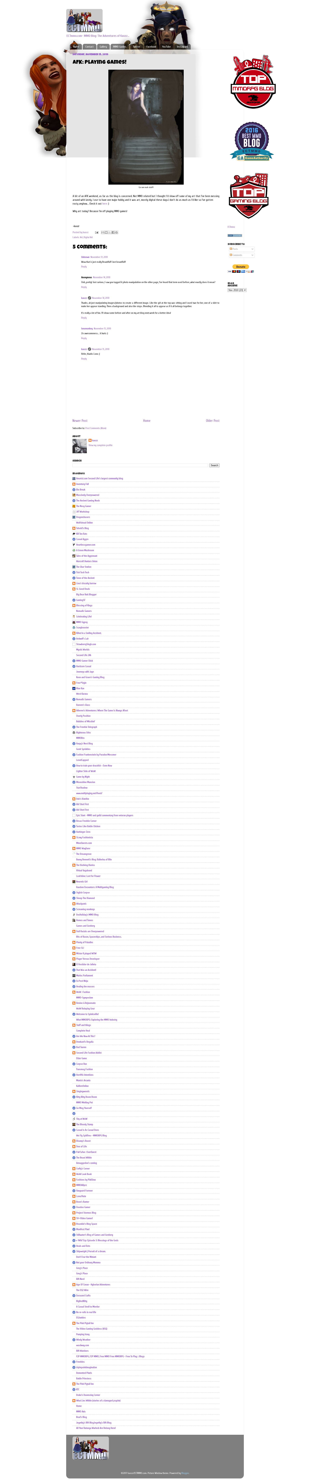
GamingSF (80, 600)
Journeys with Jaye (85, 671)
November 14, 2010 (101, 277)
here (104, 203)
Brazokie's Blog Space (86, 1224)
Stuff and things (83, 1025)
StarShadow (81, 787)
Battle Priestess (83, 1378)
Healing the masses (85, 986)
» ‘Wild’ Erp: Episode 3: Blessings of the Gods (97, 1240)
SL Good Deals (83, 589)
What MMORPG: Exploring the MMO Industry (96, 1019)
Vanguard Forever (84, 1190)
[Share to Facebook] (113, 232)
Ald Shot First (82, 804)
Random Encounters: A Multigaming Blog (95, 887)
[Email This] (103, 232)
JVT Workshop (82, 511)
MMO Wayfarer (83, 848)
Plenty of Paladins (84, 942)
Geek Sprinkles (83, 749)
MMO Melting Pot (84, 1102)
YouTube (166, 46)
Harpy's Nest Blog (84, 743)
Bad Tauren (81, 1047)
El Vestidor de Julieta (86, 964)
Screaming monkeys (85, 909)
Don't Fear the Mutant (86, 1257)
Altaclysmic (81, 903)
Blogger (185, 1473)
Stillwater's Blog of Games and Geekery (94, 1234)
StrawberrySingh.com (86, 644)
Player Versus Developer (88, 958)
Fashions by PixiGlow (86, 1179)
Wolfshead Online (84, 522)
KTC (77, 1389)
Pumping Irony (83, 1334)
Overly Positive (83, 716)
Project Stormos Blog (86, 1212)
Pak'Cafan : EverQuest (86, 1152)
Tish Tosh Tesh (82, 572)
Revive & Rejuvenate (86, 1003)
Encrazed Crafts (83, 1295)
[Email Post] (96, 232)
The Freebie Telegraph (86, 727)
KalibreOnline (82, 1086)
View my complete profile (100, 445)
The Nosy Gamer (83, 506)
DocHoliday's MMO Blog (87, 914)
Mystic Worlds (83, 649)
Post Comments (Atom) (95, 428)
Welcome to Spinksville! (87, 1014)
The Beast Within (84, 1157)
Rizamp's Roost (83, 1141)
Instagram (182, 46)
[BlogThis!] (106, 232)
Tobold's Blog (82, 528)
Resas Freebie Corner (86, 821)
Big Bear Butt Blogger (86, 594)
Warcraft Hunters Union (86, 561)
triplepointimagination (86, 1367)
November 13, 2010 (99, 257)
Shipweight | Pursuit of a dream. (91, 1251)
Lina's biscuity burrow (86, 583)
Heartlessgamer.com (85, 544)
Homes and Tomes (84, 920)
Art (81, 237)
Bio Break (80, 489)
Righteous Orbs (83, 732)
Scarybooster (82, 627)
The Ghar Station (83, 566)
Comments (237, 255)
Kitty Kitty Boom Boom (86, 1097)
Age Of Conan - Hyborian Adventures (93, 1284)
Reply (84, 266)
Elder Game (81, 1058)
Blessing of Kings (84, 605)
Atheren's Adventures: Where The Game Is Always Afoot (102, 710)
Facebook (151, 46)
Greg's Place (82, 1268)
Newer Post (80, 421)
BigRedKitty (81, 1301)
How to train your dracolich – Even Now (94, 765)
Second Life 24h (83, 655)
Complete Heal (83, 1030)
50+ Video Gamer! (84, 1218)
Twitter (136, 46)
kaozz (84, 298)
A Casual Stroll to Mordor (88, 1306)
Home (76, 46)
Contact (89, 46)
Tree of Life (81, 1146)
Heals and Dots (83, 1246)
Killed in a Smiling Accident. (89, 633)
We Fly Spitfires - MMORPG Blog (91, 1135)
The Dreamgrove (83, 854)
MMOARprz (81, 1185)
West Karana (82, 693)
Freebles (80, 1361)
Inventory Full (82, 484)
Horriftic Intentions (84, 1074)
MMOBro (80, 738)
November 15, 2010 (102, 328)
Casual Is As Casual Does (87, 1130)
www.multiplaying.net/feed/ (89, 793)
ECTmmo (231, 227)
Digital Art (88, 237)
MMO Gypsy (82, 622)
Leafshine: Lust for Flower (88, 876)
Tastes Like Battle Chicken (88, 826)
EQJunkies (81, 1317)
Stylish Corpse (83, 892)
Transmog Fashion (84, 1069)
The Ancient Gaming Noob (88, 500)
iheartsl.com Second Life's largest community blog (99, 478)
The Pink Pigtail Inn (85, 1323)
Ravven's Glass (83, 705)
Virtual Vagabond (84, 870)
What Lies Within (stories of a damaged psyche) (98, 1400)
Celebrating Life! (84, 616)
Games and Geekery (85, 925)
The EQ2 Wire (82, 1290)
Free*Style (81, 682)
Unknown (85, 257)
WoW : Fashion (83, 992)
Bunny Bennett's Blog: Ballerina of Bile (94, 859)
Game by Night (83, 776)
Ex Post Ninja (82, 981)
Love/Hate (81, 1196)
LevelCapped (82, 760)
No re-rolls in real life (86, 1312)
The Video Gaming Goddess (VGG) (91, 1328)
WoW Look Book (84, 1174)
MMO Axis (81, 1411)
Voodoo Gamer (83, 1207)
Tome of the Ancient (85, 578)
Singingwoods (83, 1091)
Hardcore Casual (83, 666)
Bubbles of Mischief (85, 721)
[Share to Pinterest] (116, 232)
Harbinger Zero (83, 832)
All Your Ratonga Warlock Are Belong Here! (96, 1428)
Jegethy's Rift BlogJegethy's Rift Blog (93, 1422)
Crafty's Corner (83, 1168)
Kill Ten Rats (81, 533)
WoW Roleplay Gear (85, 1008)
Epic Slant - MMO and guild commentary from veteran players (104, 815)
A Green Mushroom (85, 550)
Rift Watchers (82, 1350)
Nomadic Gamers (84, 611)
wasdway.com (82, 1345)
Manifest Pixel (83, 1229)
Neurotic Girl (82, 881)
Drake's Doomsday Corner (88, 1395)
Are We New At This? (85, 1036)
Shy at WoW (81, 1118)
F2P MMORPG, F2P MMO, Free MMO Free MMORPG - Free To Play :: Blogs (110, 1356)
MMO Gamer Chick (84, 660)
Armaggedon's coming (86, 1163)
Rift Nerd (80, 1279)
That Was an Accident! (86, 970)
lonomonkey (87, 328)
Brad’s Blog (81, 1417)
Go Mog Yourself (84, 1108)
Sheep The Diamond (85, 898)
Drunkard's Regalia (84, 1041)
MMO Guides (119, 46)
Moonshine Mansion (85, 782)
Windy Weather (83, 1339)
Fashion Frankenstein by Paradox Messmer (96, 754)
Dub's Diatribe (82, 798)
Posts (235, 249)
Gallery (103, 46)
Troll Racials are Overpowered (90, 931)
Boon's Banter (82, 1201)
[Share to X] (109, 232)
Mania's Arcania (83, 1080)
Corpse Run (81, 1064)
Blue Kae (80, 688)
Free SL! (80, 948)
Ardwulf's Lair (82, 638)
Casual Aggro (82, 539)
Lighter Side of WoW (86, 771)
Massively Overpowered (87, 495)
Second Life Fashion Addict (89, 1052)
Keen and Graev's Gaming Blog (90, 677)
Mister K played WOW (86, 953)
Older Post (213, 421)
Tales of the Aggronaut (86, 556)
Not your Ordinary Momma (88, 1262)
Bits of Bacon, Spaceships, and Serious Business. (99, 936)
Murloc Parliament (84, 975)
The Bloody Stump (84, 1124)
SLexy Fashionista (84, 837)
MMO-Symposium (84, 997)
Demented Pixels (84, 1373)
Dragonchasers (83, 517)
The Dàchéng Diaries (85, 865)
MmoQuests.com (84, 843)
